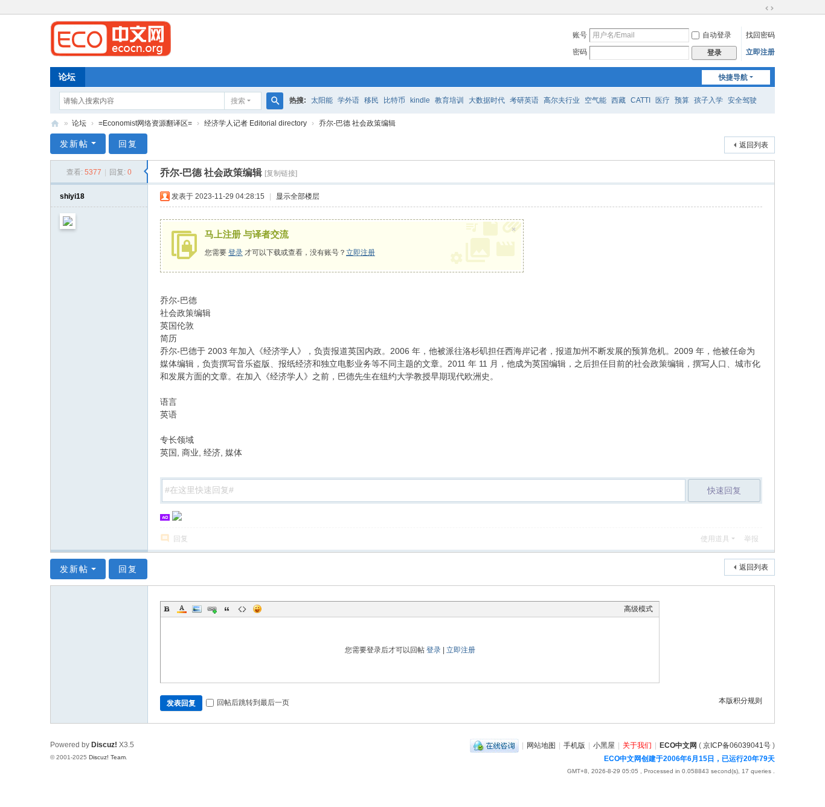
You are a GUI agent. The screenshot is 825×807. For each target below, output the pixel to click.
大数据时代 (487, 100)
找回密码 (760, 35)
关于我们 (637, 745)
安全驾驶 (742, 100)
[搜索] (274, 100)
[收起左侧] (146, 171)
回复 (128, 144)
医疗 (662, 100)
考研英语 (524, 100)
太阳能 (322, 100)
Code (242, 609)
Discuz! (104, 745)
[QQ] (494, 745)
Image (197, 609)
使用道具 (715, 539)
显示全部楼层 (297, 196)
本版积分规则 (740, 700)
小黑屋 (604, 745)
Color (182, 609)
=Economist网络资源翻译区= (145, 123)
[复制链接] (281, 173)
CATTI (640, 100)
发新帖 (74, 144)
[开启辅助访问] (758, 8)
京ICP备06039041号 (737, 745)
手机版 (574, 745)
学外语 (348, 100)
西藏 (618, 100)
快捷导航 (733, 77)
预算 (682, 100)
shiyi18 (72, 196)
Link (212, 609)
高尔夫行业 (562, 100)
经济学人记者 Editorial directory (255, 123)
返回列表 (753, 145)
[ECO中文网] (110, 38)
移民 (371, 100)
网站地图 (541, 745)
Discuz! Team (107, 757)
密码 (580, 52)
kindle (420, 100)
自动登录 (716, 35)
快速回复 (724, 490)
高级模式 (638, 609)
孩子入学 (708, 100)
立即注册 (760, 52)
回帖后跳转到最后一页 (253, 702)
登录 (235, 252)
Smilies (257, 609)
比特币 (394, 100)
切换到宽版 (769, 8)
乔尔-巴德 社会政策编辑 (357, 123)
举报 (751, 539)
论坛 (67, 77)
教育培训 (449, 100)
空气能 (595, 100)
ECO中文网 (55, 123)
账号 (580, 35)
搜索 (238, 101)
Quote (227, 609)
